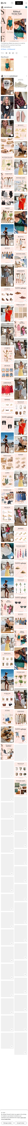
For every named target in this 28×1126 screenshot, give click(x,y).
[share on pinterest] (10, 53)
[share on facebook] (6, 53)
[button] (26, 3)
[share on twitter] (13, 53)
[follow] (26, 7)
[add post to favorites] (25, 39)
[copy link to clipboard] (16, 53)
